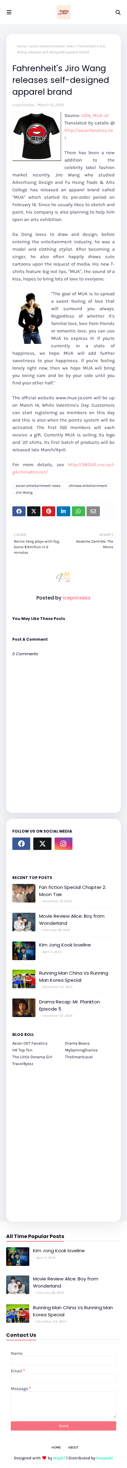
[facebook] (21, 844)
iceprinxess (23, 104)
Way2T (59, 1458)
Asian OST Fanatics (29, 1043)
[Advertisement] (63, 1140)
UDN (85, 115)
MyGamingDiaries (81, 1050)
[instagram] (63, 844)
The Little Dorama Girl (32, 1056)
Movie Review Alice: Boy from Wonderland (71, 919)
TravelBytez (22, 1063)
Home (22, 46)
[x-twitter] (42, 844)
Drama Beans (77, 1043)
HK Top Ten (22, 1050)
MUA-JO (100, 115)
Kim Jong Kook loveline (65, 945)
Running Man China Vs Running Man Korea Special (73, 976)
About (73, 1447)
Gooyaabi (104, 1458)
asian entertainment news (52, 46)
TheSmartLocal (79, 1056)
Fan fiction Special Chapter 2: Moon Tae (72, 891)
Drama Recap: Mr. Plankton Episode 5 (69, 1005)
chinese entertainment (88, 485)
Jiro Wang (24, 492)
